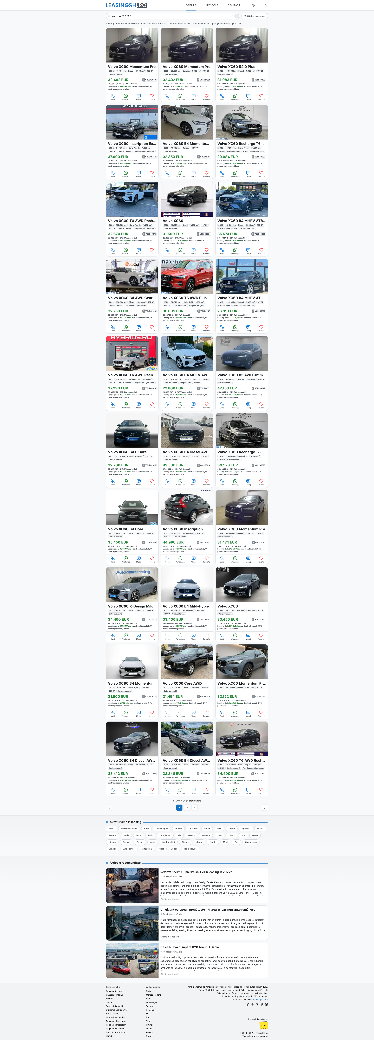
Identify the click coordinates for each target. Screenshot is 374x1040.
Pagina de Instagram (116, 1024)
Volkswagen (151, 1002)
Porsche (150, 1010)
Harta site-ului (112, 1013)
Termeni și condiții (114, 1006)
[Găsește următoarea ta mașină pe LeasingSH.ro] (126, 5)
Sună (113, 99)
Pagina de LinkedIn (115, 1028)
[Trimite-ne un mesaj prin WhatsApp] (247, 1005)
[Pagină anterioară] (109, 808)
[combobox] (173, 16)
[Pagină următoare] (265, 808)
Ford (148, 1017)
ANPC (109, 1036)
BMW (148, 991)
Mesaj (138, 99)
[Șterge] (232, 16)
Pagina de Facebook (116, 1021)
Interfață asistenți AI (115, 1017)
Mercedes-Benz (153, 995)
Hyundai (150, 1024)
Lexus (149, 1028)
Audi (148, 998)
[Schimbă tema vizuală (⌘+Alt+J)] (266, 5)
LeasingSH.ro (261, 1033)
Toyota (149, 1006)
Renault (149, 1032)
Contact (110, 1002)
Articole (109, 998)
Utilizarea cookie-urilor (116, 1010)
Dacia (148, 1036)
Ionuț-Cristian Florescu (263, 1025)
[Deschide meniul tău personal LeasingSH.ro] (253, 5)
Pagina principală (114, 991)
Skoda (149, 1021)
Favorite (151, 99)
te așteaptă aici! (260, 999)
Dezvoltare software (115, 1032)
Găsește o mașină (114, 995)
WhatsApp (126, 99)
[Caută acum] (236, 16)
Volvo (148, 1013)
